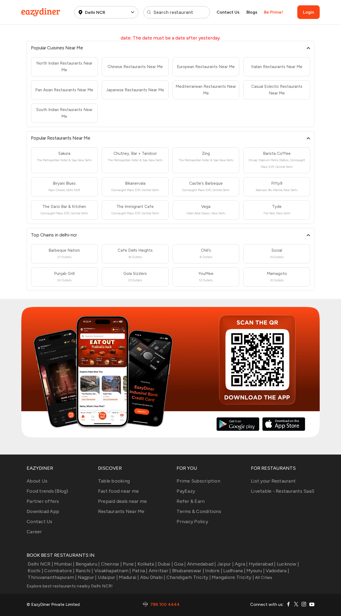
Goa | (180, 564)
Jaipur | (225, 564)
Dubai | (165, 564)
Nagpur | (87, 577)
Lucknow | (288, 564)
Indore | (213, 571)
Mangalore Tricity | (233, 577)
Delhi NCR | (40, 564)
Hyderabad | (262, 564)
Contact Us (228, 12)
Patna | (140, 571)
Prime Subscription (198, 481)
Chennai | (111, 564)
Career (34, 532)
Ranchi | (84, 571)
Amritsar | (160, 571)
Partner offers (43, 501)
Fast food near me (118, 491)
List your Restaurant (273, 481)
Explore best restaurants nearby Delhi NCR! (70, 586)
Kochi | (35, 571)
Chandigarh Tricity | (189, 577)
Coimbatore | (59, 571)
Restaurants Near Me (121, 511)
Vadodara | (277, 571)
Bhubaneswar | (188, 571)
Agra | (241, 564)
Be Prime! (273, 12)
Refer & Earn (191, 501)
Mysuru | (255, 571)
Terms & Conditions (199, 511)
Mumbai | (64, 564)
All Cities (263, 577)
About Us (37, 481)
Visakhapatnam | (112, 571)
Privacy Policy (192, 521)
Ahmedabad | (201, 564)
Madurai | (129, 577)
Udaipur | (108, 577)
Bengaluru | (88, 564)
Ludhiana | (234, 571)
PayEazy (186, 491)
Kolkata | (147, 564)
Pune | (129, 564)
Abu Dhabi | (152, 577)
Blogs (251, 12)
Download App (43, 511)
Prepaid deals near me (122, 501)
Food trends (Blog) (47, 491)
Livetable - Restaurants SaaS (282, 491)
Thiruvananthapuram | (52, 577)
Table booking (114, 481)
